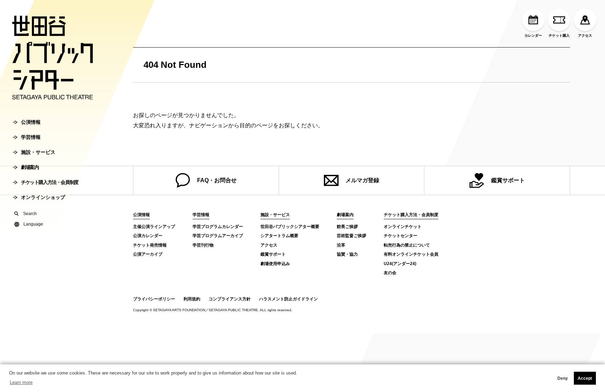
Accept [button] (585, 378)
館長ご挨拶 (347, 226)
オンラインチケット (403, 226)
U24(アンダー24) (400, 263)
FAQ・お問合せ (217, 180)
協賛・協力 (347, 254)
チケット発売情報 (150, 245)
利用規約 (191, 299)
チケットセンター (400, 235)
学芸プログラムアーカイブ (218, 235)
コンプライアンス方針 (230, 299)
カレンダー (533, 35)
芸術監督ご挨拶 (351, 235)
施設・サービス (38, 152)
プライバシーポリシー (154, 299)
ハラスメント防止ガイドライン (288, 299)
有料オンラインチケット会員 (411, 254)
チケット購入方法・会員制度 (49, 182)
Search (30, 214)
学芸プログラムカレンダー (218, 226)
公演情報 (31, 122)
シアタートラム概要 (279, 235)
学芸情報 (31, 137)
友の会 (390, 272)
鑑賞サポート (508, 180)
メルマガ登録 (362, 180)
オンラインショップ (43, 197)
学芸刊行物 (203, 245)
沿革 (341, 245)
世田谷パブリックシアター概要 (289, 226)
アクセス (585, 35)
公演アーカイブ (147, 254)
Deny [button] (562, 378)
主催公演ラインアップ (154, 226)
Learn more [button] (21, 382)
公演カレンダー (147, 235)
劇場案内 (30, 167)
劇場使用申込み (275, 263)
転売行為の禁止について (407, 245)
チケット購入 (559, 35)
